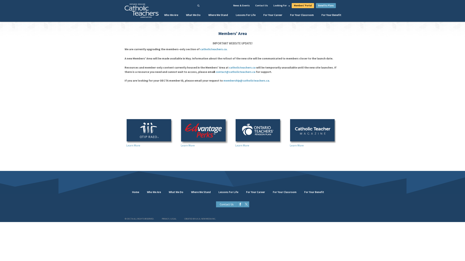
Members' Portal (303, 5)
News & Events (241, 5)
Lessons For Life (246, 15)
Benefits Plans (326, 5)
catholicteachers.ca (242, 67)
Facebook (240, 204)
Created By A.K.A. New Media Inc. (200, 218)
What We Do (193, 15)
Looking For (280, 5)
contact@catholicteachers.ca (235, 72)
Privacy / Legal (169, 218)
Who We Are (171, 15)
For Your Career (272, 15)
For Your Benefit (331, 15)
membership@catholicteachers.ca (246, 80)
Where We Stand (218, 15)
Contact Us (261, 5)
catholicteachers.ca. (213, 49)
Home (135, 192)
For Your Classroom (302, 15)
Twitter (246, 204)
